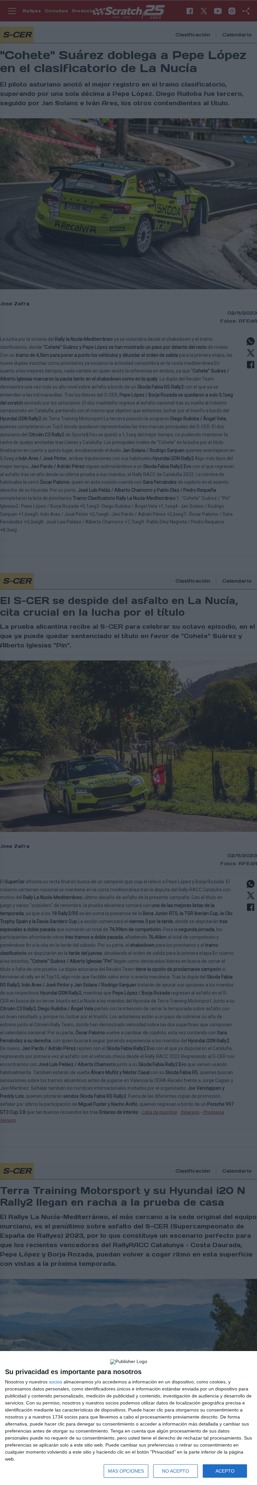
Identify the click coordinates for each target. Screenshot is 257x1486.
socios (55, 1381)
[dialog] (128, 1418)
